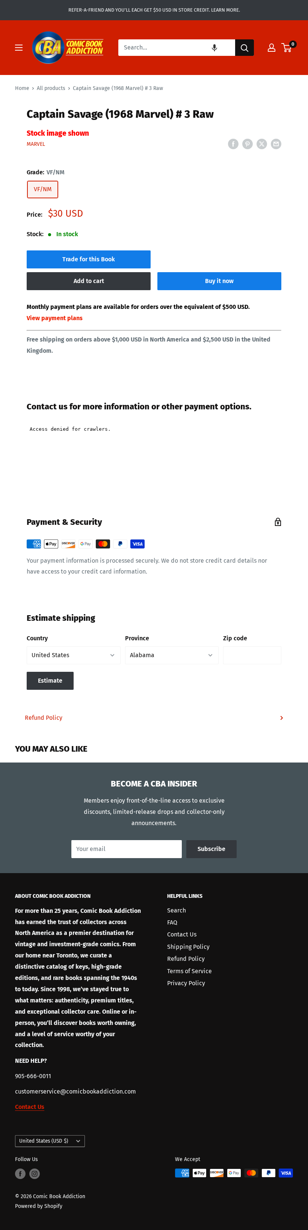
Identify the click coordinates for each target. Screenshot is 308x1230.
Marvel (36, 144)
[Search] (244, 47)
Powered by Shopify (38, 1206)
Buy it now (219, 281)
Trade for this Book (88, 259)
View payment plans (55, 318)
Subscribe (211, 848)
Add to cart (89, 281)
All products (51, 88)
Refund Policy (43, 717)
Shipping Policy (188, 946)
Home (22, 88)
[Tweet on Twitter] (262, 144)
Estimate (50, 680)
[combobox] (176, 47)
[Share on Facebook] (233, 144)
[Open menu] (19, 48)
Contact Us (181, 934)
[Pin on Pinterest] (247, 144)
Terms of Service (189, 971)
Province (137, 638)
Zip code (235, 638)
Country (37, 638)
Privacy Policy (186, 983)
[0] (286, 47)
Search (176, 910)
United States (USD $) (43, 1141)
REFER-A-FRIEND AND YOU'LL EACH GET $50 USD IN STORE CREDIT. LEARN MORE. (154, 10)
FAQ (172, 922)
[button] (214, 47)
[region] (154, 105)
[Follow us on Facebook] (20, 1174)
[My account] (271, 47)
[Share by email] (276, 144)
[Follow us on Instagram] (34, 1174)
